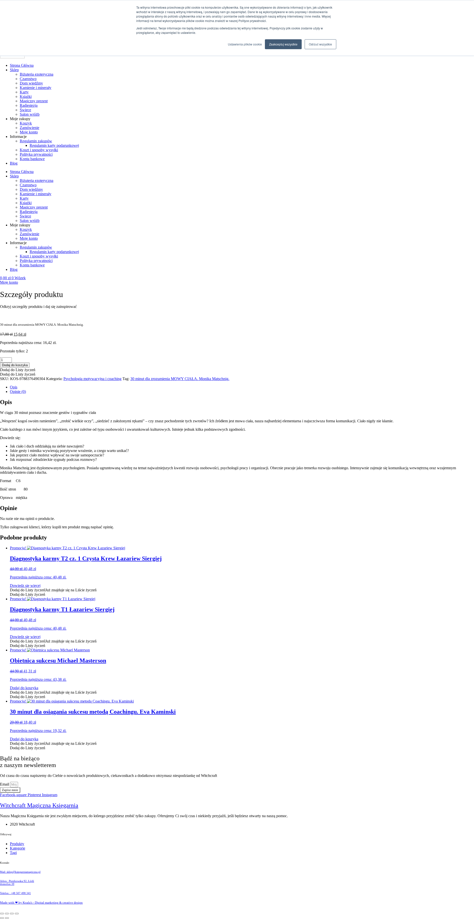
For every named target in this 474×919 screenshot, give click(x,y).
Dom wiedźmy (31, 83)
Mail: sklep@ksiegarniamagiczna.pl (20, 871)
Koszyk (26, 123)
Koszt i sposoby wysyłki (39, 150)
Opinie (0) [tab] (18, 391)
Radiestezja (29, 105)
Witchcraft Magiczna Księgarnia (39, 805)
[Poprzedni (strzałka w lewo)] (2, 918)
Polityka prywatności (36, 154)
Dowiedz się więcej (25, 585)
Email (5, 784)
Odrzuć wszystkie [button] (320, 44)
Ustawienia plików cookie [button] (245, 44)
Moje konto (29, 132)
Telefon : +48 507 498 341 (15, 893)
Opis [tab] (13, 387)
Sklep (14, 70)
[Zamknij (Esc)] (17, 913)
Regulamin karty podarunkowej (54, 145)
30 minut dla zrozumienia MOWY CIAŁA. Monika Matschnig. (179, 379)
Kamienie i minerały (35, 87)
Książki (26, 96)
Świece (25, 110)
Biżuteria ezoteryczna (36, 74)
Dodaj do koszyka (15, 365)
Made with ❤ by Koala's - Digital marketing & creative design (41, 902)
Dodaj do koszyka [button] (24, 688)
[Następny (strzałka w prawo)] (7, 918)
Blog (14, 163)
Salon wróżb (30, 114)
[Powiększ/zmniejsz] (2, 913)
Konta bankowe (32, 159)
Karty (24, 92)
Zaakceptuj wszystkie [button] (283, 44)
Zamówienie (29, 128)
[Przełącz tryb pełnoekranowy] (7, 913)
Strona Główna (22, 65)
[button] (17, 370)
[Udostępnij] (12, 913)
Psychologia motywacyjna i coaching (92, 379)
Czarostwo (28, 79)
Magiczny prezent (34, 101)
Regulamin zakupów (36, 141)
